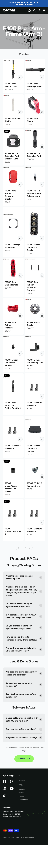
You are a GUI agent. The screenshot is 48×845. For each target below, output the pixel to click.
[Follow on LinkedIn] (4, 788)
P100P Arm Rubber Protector (10, 325)
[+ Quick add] (20, 77)
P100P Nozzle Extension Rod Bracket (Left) (12, 156)
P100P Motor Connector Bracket (33, 247)
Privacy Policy (22, 791)
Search (22, 781)
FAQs (21, 785)
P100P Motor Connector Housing (33, 448)
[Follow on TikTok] (4, 795)
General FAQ (24, 759)
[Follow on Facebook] (4, 781)
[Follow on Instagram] (12, 781)
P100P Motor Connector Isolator (11, 362)
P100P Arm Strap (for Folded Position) (13, 405)
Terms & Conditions (23, 798)
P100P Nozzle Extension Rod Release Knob (34, 193)
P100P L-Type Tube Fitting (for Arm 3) (35, 362)
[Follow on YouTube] (12, 788)
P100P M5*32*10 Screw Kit (13, 531)
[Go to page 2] (29, 547)
